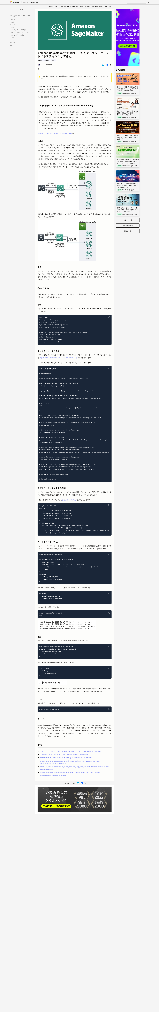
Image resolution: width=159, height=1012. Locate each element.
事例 (106, 6)
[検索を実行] (128, 2)
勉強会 (101, 6)
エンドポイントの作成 (17, 35)
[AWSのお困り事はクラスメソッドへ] (75, 799)
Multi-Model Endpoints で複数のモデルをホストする (55, 133)
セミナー (87, 6)
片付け (13, 40)
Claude (61, 6)
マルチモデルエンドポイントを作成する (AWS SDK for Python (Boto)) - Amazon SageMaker (70, 751)
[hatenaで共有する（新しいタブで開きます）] (103, 65)
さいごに (12, 43)
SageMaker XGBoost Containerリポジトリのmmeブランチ (58, 358)
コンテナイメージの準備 (18, 30)
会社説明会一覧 (128, 225)
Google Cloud (74, 6)
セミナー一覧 (127, 220)
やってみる (13, 25)
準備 (12, 27)
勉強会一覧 (127, 231)
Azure (81, 6)
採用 (110, 6)
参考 (11, 45)
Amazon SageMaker (44, 60)
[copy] (109, 317)
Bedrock (66, 6)
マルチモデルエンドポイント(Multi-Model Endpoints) (20, 16)
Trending (50, 6)
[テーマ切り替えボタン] (148, 2)
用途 (12, 22)
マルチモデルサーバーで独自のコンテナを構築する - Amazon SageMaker (64, 754)
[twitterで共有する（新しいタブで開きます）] (110, 65)
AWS (55, 6)
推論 (12, 37)
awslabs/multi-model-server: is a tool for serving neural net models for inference (66, 758)
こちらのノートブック (69, 500)
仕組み (13, 19)
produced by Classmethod (30, 2)
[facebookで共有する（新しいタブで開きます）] (107, 65)
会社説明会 (94, 6)
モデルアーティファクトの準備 (20, 32)
